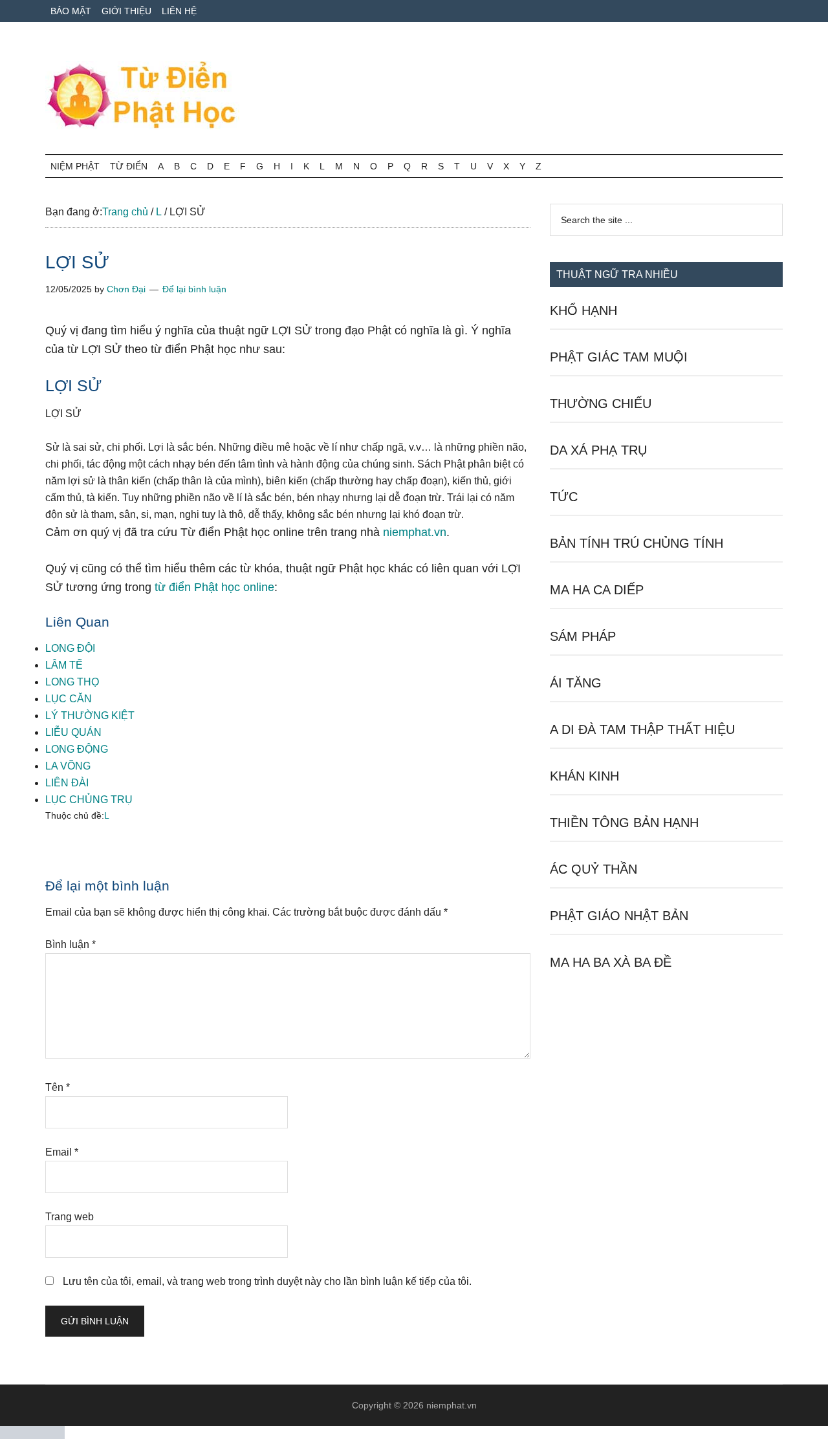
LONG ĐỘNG (76, 749)
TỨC (564, 497)
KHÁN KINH (584, 776)
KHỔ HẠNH (583, 310)
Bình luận (70, 944)
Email (61, 1152)
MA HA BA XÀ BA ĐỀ (610, 962)
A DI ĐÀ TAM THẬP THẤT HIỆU (642, 729)
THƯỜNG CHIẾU (600, 403)
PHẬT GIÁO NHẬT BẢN (619, 916)
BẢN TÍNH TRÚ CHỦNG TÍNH (636, 543)
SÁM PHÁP (583, 636)
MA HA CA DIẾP (597, 590)
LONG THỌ (72, 681)
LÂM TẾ (64, 665)
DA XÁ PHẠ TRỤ (598, 450)
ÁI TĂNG (576, 683)
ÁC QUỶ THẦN (593, 869)
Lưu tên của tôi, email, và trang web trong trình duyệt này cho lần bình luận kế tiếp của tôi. (267, 1281)
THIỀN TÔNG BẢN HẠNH (624, 822)
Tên (57, 1087)
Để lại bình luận (194, 289)
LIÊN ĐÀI (67, 782)
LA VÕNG (68, 765)
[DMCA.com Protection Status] (32, 1435)
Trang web (69, 1216)
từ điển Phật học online (214, 587)
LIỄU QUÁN (73, 732)
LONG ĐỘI (70, 648)
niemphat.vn (414, 532)
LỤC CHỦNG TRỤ (89, 799)
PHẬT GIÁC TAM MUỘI (619, 357)
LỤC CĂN (68, 698)
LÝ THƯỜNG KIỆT (90, 715)
